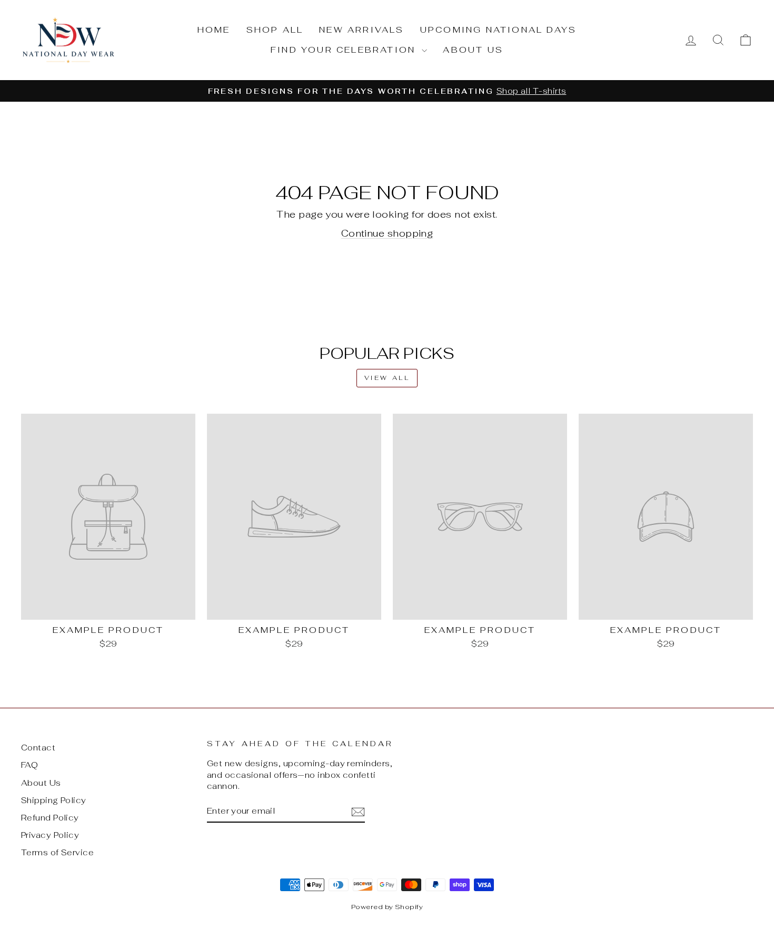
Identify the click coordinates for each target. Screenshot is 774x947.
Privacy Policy (50, 835)
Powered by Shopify (387, 906)
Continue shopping (387, 233)
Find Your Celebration (345, 49)
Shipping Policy (53, 800)
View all (387, 378)
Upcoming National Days (498, 29)
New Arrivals (361, 29)
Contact (38, 748)
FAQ (29, 765)
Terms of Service (57, 852)
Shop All (275, 29)
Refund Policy (50, 818)
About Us (473, 49)
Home (214, 29)
